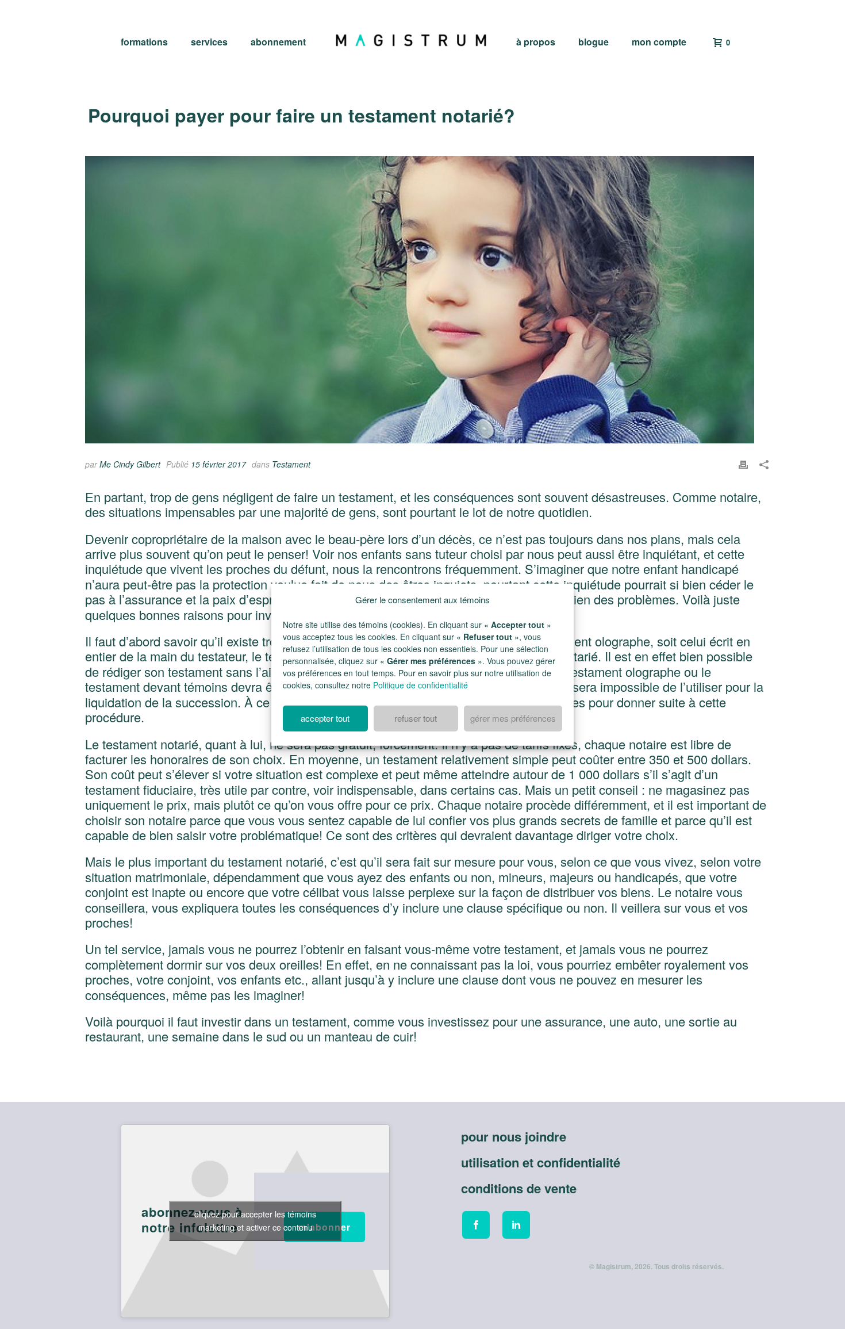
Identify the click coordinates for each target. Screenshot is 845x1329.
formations (144, 41)
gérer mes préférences (513, 718)
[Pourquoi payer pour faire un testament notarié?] (427, 299)
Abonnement (278, 41)
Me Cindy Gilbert (129, 464)
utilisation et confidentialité (540, 1162)
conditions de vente (519, 1188)
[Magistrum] (411, 40)
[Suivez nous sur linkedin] (516, 1225)
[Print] (743, 462)
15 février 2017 (218, 464)
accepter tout (325, 718)
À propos (535, 41)
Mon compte (659, 41)
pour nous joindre (513, 1136)
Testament (291, 464)
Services (209, 41)
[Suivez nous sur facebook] (476, 1225)
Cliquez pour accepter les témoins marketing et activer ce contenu (255, 1220)
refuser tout (415, 718)
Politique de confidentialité (420, 685)
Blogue (593, 41)
